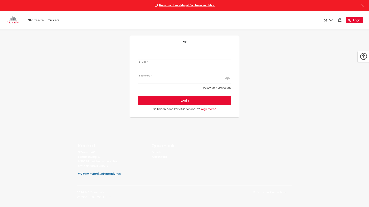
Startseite (36, 20)
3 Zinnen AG (96, 192)
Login (357, 20)
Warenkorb (159, 157)
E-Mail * (143, 61)
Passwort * (145, 75)
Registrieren (208, 109)
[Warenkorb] (340, 20)
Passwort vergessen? (217, 88)
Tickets (54, 20)
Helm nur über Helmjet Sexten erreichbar (187, 5)
